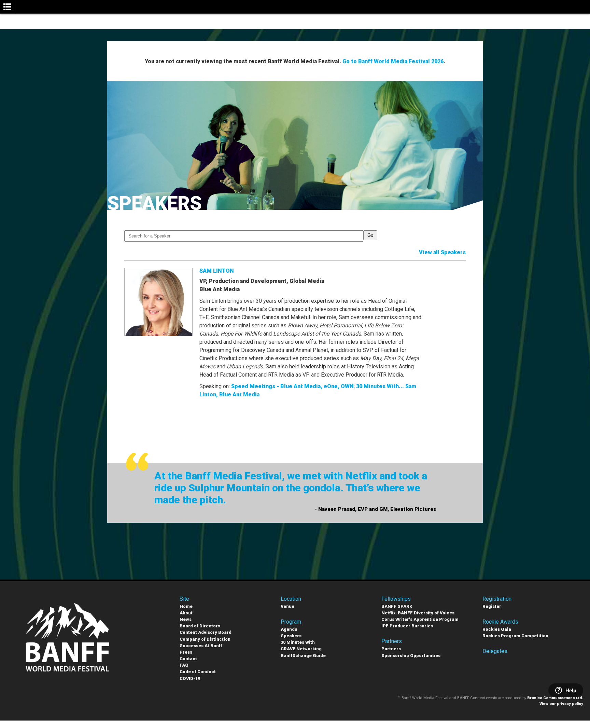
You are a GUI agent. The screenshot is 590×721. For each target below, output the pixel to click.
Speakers (291, 635)
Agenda (289, 629)
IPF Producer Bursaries (407, 625)
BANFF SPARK (396, 606)
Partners (391, 648)
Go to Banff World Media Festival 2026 (393, 61)
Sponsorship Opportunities (410, 655)
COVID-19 (190, 678)
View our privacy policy (561, 704)
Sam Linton (216, 271)
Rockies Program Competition (515, 635)
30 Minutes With (298, 642)
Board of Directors (200, 625)
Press (186, 652)
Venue (287, 606)
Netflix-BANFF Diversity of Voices (417, 612)
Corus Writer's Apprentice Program (420, 619)
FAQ (184, 665)
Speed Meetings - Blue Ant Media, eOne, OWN (292, 386)
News (186, 619)
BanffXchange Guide (303, 655)
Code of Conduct (198, 671)
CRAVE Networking (301, 648)
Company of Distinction (205, 639)
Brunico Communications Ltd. (555, 698)
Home (186, 606)
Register (491, 606)
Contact (188, 658)
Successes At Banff (201, 645)
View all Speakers (442, 252)
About (186, 612)
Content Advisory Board (205, 632)
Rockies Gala (496, 629)
